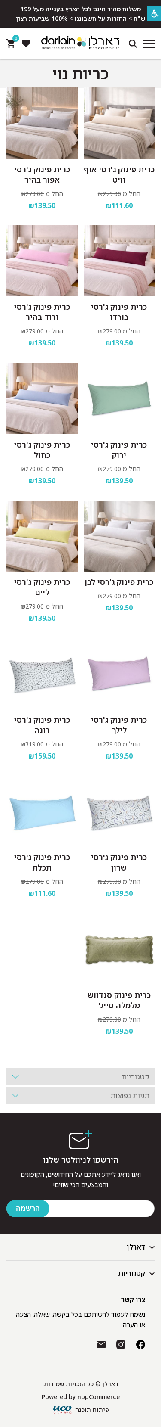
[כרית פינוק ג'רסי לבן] (119, 536)
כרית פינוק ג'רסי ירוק (119, 449)
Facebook (140, 1344)
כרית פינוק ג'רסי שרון (119, 862)
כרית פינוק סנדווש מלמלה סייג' (119, 1000)
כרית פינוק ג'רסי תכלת (42, 862)
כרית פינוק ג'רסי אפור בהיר (42, 174)
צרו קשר (133, 1299)
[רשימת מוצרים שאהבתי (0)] (25, 43)
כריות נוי (80, 73)
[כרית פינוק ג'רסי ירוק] (119, 398)
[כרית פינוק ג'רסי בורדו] (119, 261)
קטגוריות (131, 1273)
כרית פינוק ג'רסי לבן (119, 582)
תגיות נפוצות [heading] (130, 1096)
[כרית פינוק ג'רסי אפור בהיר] (42, 123)
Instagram (120, 1344)
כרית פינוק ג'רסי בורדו (119, 312)
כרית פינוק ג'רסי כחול (42, 449)
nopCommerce (98, 1397)
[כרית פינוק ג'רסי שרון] (119, 811)
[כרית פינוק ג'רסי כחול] (42, 398)
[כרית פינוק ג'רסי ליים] (42, 536)
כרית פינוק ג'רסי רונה (42, 725)
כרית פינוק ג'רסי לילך (119, 725)
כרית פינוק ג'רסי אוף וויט (119, 174)
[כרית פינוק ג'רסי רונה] (42, 673)
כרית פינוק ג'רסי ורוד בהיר (42, 312)
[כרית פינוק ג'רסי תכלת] (42, 811)
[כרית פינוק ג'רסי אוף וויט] (119, 123)
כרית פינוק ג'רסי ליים (42, 587)
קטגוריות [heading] (135, 1077)
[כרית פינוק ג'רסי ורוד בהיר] (42, 261)
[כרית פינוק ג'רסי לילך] (119, 673)
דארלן (136, 1247)
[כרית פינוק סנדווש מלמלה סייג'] (119, 949)
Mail (101, 1344)
